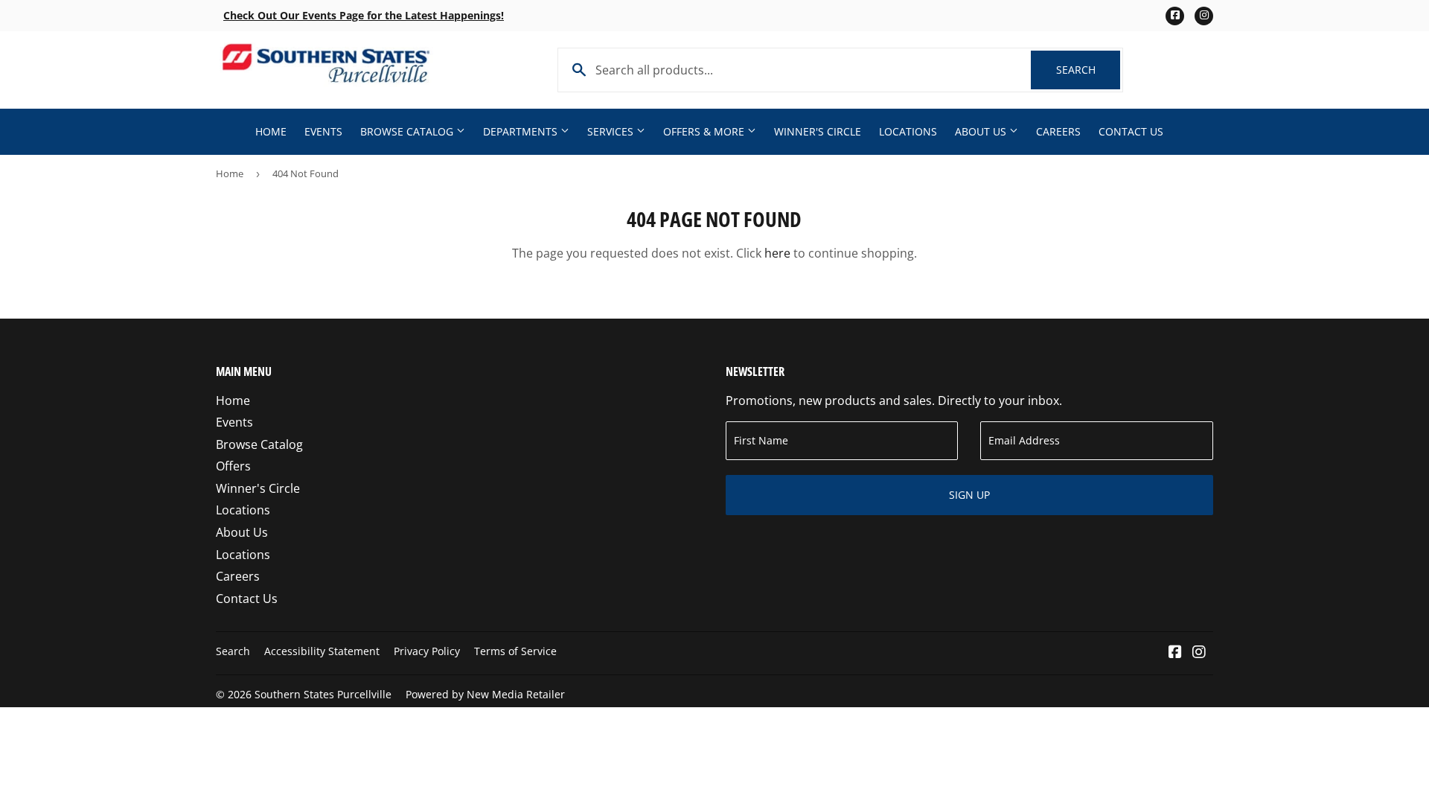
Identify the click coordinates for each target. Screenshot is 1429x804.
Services (611, 131)
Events (323, 131)
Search (1088, 70)
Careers (1058, 131)
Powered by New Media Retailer (485, 694)
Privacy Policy (427, 651)
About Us (982, 131)
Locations (908, 131)
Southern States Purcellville (323, 694)
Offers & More (705, 131)
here (777, 253)
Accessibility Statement (322, 651)
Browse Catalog (408, 131)
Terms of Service (515, 651)
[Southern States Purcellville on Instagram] (1199, 653)
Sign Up (969, 495)
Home (271, 131)
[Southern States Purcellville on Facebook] (1175, 653)
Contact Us (1131, 131)
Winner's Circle (817, 131)
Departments (521, 131)
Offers (233, 466)
